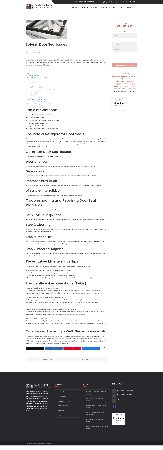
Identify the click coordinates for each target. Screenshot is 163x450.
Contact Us (62, 415)
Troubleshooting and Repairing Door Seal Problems (42, 90)
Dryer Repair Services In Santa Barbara (97, 428)
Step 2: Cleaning (35, 94)
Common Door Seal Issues (35, 80)
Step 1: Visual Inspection (37, 92)
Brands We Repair (64, 401)
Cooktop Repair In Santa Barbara (95, 400)
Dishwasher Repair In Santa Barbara (96, 407)
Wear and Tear (35, 82)
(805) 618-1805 (108, 2)
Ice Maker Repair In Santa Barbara (95, 421)
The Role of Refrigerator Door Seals (38, 78)
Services (61, 410)
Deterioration (34, 84)
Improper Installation (36, 86)
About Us (61, 392)
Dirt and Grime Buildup (37, 88)
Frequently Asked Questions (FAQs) (38, 102)
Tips (27, 53)
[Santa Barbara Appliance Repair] (39, 6)
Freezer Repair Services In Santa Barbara (95, 414)
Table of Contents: (33, 75)
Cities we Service (64, 406)
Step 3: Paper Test (35, 95)
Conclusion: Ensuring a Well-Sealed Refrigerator (41, 104)
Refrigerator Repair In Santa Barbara (96, 393)
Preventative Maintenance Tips (37, 99)
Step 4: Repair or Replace (37, 97)
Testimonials (62, 396)
